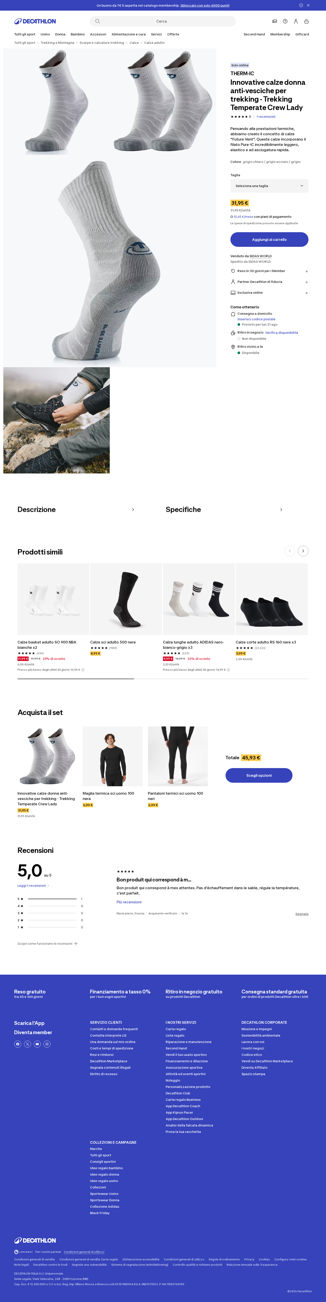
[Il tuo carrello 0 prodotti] (306, 21)
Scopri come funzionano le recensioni (45, 943)
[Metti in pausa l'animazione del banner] (301, 5)
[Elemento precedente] (290, 551)
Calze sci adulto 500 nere (113, 642)
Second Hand (254, 34)
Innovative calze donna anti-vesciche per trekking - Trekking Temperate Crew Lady (46, 798)
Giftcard (302, 34)
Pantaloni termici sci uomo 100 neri (175, 796)
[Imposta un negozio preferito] (274, 21)
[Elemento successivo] (303, 551)
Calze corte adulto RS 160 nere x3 (266, 642)
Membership (280, 34)
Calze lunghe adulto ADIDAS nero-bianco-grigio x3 (193, 645)
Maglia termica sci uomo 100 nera (108, 796)
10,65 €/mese (243, 216)
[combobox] (269, 186)
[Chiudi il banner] (308, 5)
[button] (83, 670)
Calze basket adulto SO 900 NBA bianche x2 (47, 645)
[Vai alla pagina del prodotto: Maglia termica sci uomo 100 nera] (113, 756)
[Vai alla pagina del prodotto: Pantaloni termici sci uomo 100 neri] (178, 756)
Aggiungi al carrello (269, 239)
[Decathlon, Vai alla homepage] (35, 21)
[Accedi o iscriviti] (296, 21)
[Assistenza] (285, 21)
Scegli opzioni (259, 775)
